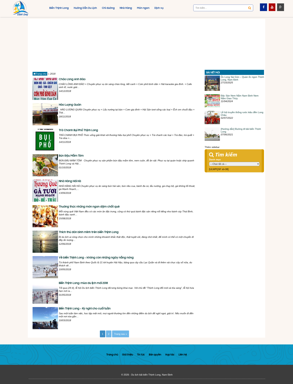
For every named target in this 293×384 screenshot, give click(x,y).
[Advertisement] (146, 42)
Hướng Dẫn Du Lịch (85, 8)
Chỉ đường (108, 8)
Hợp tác (169, 355)
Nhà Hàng (126, 8)
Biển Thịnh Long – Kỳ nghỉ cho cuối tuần (85, 308)
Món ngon (143, 8)
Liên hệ (183, 355)
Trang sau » (120, 334)
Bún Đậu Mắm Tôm (71, 155)
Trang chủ (41, 73)
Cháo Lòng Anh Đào (72, 79)
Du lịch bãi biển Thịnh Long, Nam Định (152, 374)
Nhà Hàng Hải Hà (70, 181)
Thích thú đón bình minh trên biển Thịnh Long (89, 232)
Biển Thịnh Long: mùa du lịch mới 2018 (83, 283)
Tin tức (141, 355)
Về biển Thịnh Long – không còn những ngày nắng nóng (96, 257)
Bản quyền (155, 355)
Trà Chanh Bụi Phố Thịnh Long (78, 130)
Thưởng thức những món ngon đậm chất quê (89, 206)
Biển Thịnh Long (59, 8)
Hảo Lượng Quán (70, 104)
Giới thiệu (127, 355)
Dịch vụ (158, 8)
